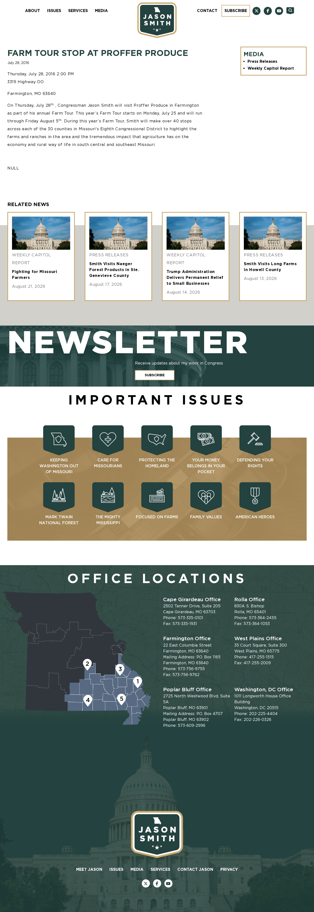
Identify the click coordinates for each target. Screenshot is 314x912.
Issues (54, 10)
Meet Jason (89, 869)
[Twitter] (256, 11)
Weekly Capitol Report (271, 68)
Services (78, 10)
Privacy (229, 869)
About (32, 10)
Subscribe (235, 10)
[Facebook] (268, 11)
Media (101, 10)
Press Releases (262, 61)
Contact (207, 10)
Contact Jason (195, 869)
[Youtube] (279, 11)
